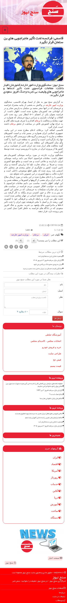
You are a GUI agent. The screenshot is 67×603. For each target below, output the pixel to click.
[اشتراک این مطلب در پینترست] (21, 246)
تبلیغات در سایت (58, 596)
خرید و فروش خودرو (51, 347)
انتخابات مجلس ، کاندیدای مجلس (46, 341)
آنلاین (56, 491)
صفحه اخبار (54, 558)
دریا (56, 497)
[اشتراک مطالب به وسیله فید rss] (6, 246)
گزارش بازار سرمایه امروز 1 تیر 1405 (49, 390)
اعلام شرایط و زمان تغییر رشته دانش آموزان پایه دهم (43, 417)
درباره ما (62, 592)
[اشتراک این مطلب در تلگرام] (26, 246)
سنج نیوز (29, 12)
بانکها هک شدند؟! (55, 394)
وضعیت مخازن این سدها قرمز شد (50, 256)
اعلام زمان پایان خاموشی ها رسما (51, 398)
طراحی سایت (54, 353)
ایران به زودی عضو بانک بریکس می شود (48, 264)
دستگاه (55, 517)
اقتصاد (55, 464)
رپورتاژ (55, 477)
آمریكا (55, 470)
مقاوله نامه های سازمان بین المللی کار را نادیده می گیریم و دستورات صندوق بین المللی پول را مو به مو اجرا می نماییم (34, 385)
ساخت (55, 511)
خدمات (55, 484)
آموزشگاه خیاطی (53, 335)
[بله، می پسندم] (33, 240)
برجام (37, 121)
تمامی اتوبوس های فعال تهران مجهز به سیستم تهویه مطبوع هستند (38, 413)
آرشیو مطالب (60, 600)
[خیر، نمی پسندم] (20, 240)
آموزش (54, 504)
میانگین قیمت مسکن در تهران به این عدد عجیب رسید (42, 268)
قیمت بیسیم (55, 366)
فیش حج (57, 360)
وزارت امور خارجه (54, 105)
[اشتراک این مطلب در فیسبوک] (16, 246)
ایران (46, 235)
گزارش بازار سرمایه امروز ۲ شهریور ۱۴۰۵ (47, 260)
